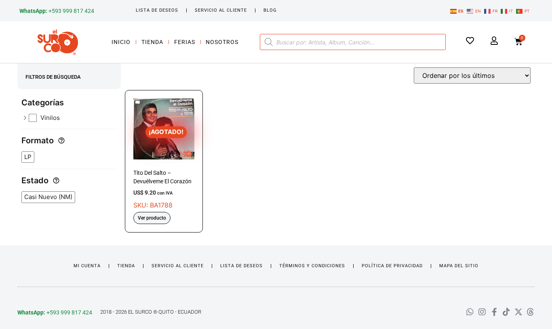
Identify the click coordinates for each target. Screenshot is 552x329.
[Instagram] (482, 312)
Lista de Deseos (157, 10)
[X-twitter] (518, 312)
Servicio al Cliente (221, 10)
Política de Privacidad (392, 265)
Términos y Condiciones (312, 265)
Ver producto (152, 218)
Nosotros (222, 42)
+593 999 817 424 (56, 11)
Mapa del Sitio (458, 265)
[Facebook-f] (494, 312)
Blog (270, 10)
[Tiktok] (506, 312)
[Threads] (531, 312)
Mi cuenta (87, 265)
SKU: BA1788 (162, 168)
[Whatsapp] (470, 312)
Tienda (152, 42)
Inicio (121, 42)
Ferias (184, 42)
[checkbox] (73, 118)
